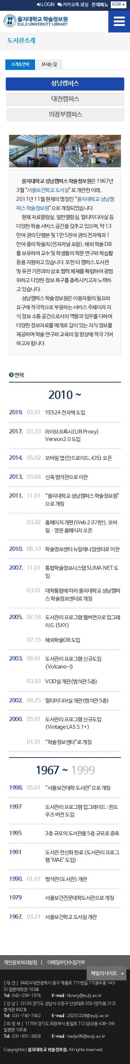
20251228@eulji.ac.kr (88, 1016)
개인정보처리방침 (20, 963)
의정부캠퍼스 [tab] (65, 114)
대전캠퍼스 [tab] (65, 99)
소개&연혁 (20, 64)
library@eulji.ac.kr (84, 995)
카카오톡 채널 (75, 5)
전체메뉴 (99, 5)
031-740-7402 (26, 1016)
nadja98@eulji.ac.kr (86, 1036)
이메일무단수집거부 (66, 963)
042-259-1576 (26, 995)
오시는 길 (49, 64)
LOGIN (48, 5)
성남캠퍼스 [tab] (65, 83)
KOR (117, 4)
